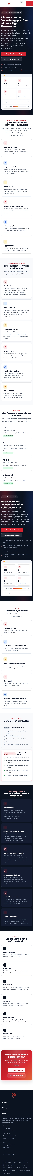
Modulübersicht (7, 1128)
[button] (21, 2)
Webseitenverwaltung (8, 1131)
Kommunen (6, 1150)
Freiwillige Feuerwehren (9, 1145)
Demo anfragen (18, 1070)
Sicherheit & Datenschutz (9, 1136)
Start (4, 1126)
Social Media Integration (12, 535)
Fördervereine (6, 1147)
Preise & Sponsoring (8, 1138)
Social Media (6, 1133)
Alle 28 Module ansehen (11, 59)
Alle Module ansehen (16, 1075)
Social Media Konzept (8, 1154)
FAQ (4, 1142)
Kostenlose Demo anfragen (14, 54)
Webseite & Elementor (13, 530)
